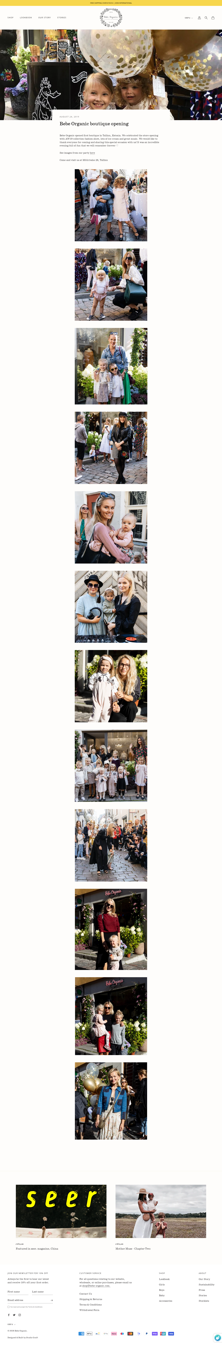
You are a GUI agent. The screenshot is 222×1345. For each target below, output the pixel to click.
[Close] (146, 624)
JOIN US (111, 711)
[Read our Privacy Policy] (137, 704)
